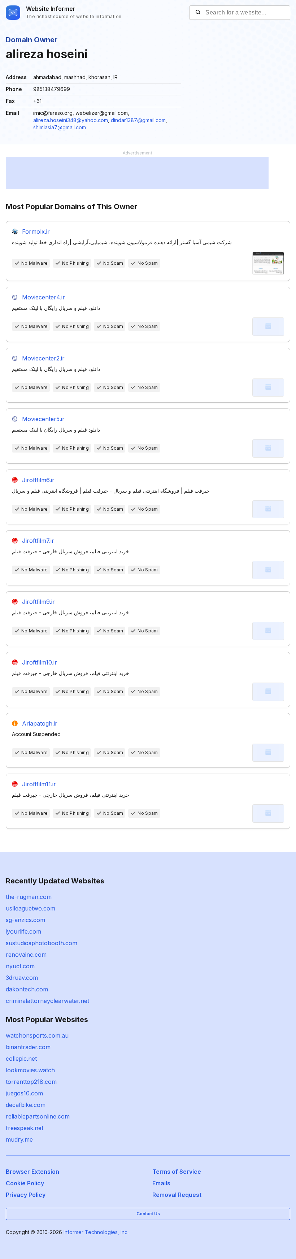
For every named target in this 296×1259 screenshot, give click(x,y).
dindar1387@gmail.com (138, 120)
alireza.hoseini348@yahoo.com (70, 120)
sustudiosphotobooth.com (41, 943)
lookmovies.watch (30, 1070)
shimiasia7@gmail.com (59, 127)
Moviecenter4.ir (43, 297)
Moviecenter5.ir (43, 419)
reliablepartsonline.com (38, 1116)
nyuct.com (20, 966)
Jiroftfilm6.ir (38, 480)
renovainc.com (26, 954)
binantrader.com (28, 1047)
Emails (161, 1183)
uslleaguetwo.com (30, 908)
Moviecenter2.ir (43, 358)
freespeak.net (24, 1128)
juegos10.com (24, 1093)
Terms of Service (176, 1171)
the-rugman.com (29, 896)
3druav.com (22, 977)
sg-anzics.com (25, 919)
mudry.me (19, 1139)
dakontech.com (27, 989)
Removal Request (176, 1194)
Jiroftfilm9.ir (38, 601)
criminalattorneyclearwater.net (47, 1000)
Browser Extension (32, 1171)
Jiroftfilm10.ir (39, 662)
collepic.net (21, 1058)
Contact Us (148, 1213)
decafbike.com (25, 1104)
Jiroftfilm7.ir (38, 540)
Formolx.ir (36, 231)
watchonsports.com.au (37, 1035)
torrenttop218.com (31, 1081)
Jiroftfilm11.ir (39, 784)
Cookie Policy (25, 1183)
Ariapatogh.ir (39, 723)
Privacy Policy (25, 1194)
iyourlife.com (23, 931)
